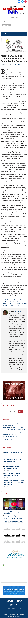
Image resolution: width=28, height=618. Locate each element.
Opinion (13, 608)
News (8, 608)
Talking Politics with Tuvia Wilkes (13, 518)
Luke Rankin (17, 303)
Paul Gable (17, 64)
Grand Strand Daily (14, 603)
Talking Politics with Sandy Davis (13, 521)
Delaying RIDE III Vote (12, 436)
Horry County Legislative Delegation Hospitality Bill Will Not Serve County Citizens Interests (14, 482)
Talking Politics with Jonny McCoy (13, 516)
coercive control (15, 299)
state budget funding (13, 305)
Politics (19, 608)
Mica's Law (23, 303)
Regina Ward (4, 305)
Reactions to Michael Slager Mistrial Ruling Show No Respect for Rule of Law (14, 429)
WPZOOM (17, 616)
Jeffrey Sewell (6, 427)
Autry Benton (7, 299)
